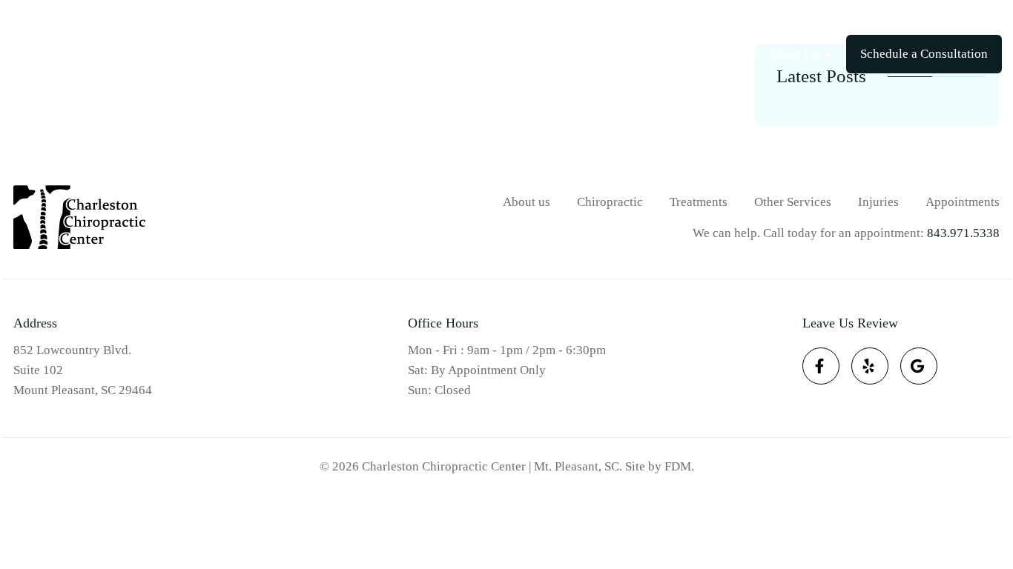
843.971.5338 (965, 19)
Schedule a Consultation (924, 54)
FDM (677, 466)
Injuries (736, 54)
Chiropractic (568, 54)
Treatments (658, 54)
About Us (793, 54)
